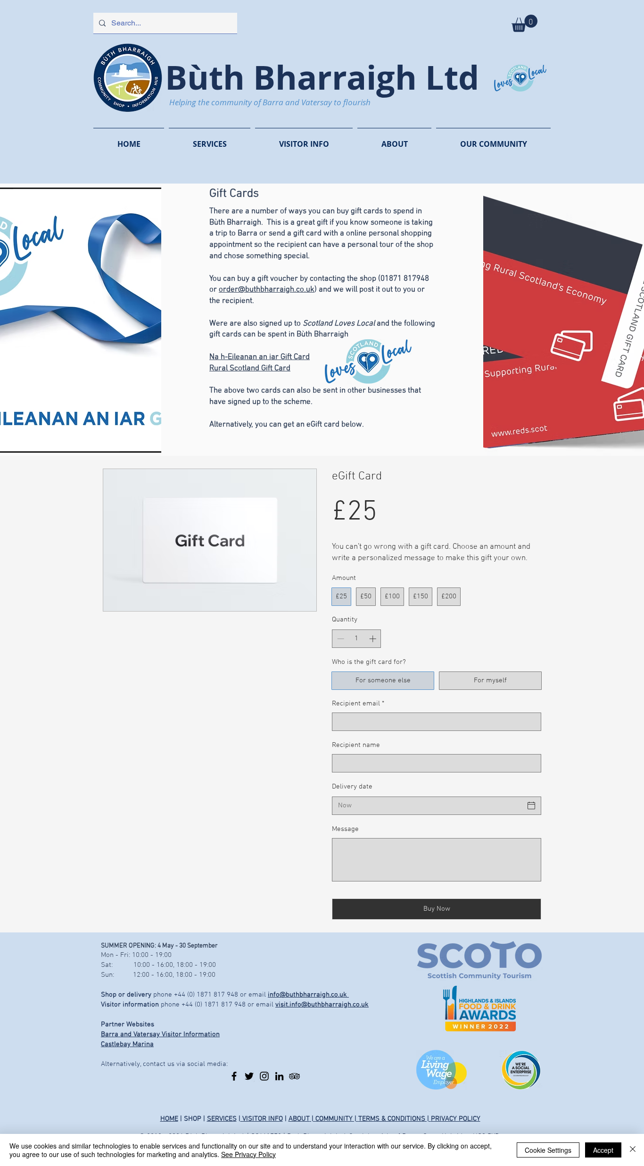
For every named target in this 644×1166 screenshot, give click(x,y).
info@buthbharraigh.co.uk (308, 994)
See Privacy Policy (248, 1154)
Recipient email (358, 703)
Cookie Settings (548, 1150)
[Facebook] (234, 1076)
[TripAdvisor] (294, 1076)
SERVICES (222, 1119)
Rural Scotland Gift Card (249, 368)
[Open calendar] (531, 805)
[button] (524, 23)
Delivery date (352, 786)
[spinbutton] (356, 638)
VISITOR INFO (261, 1119)
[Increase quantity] (373, 638)
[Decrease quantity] (339, 638)
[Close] (632, 1149)
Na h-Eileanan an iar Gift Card (259, 357)
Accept (603, 1150)
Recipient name (356, 745)
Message (345, 829)
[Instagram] (264, 1076)
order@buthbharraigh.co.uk (266, 289)
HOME (169, 1119)
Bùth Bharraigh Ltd (322, 77)
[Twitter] (249, 1076)
